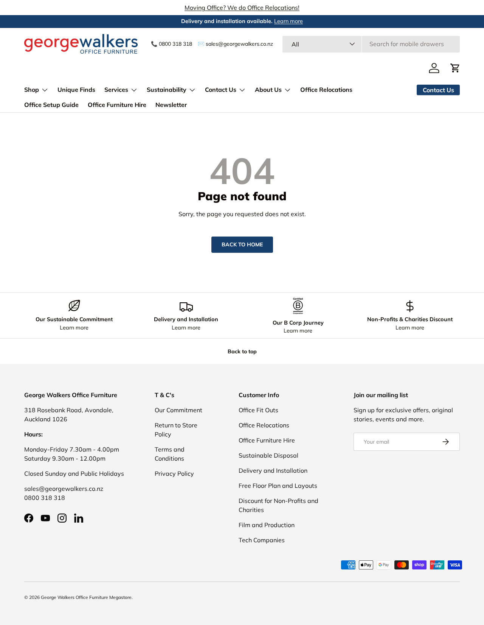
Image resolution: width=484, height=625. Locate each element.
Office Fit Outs (258, 410)
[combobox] (371, 44)
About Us (268, 89)
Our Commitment (178, 410)
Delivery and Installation (273, 470)
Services (116, 89)
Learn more (288, 21)
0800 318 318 (44, 497)
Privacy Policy (174, 473)
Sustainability (166, 89)
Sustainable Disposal (268, 455)
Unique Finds (76, 89)
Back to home (242, 244)
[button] (455, 68)
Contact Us (220, 89)
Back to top (242, 351)
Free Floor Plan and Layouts (278, 485)
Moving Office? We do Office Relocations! (242, 7)
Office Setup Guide (51, 104)
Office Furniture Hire (117, 104)
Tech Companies (262, 540)
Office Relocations (326, 89)
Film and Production (267, 525)
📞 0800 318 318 (171, 43)
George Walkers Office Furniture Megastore (86, 597)
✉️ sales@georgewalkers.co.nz (235, 43)
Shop (31, 89)
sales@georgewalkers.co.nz (63, 488)
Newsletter (171, 104)
